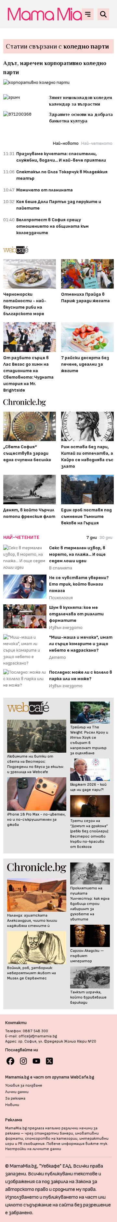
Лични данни (17, 1092)
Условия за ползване (23, 1085)
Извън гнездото (66, 627)
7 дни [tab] (91, 537)
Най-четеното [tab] (96, 143)
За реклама (15, 1098)
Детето (57, 657)
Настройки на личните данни (33, 1149)
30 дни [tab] (105, 537)
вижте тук (96, 1143)
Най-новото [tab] (66, 143)
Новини (12, 1104)
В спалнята (60, 568)
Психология (61, 597)
